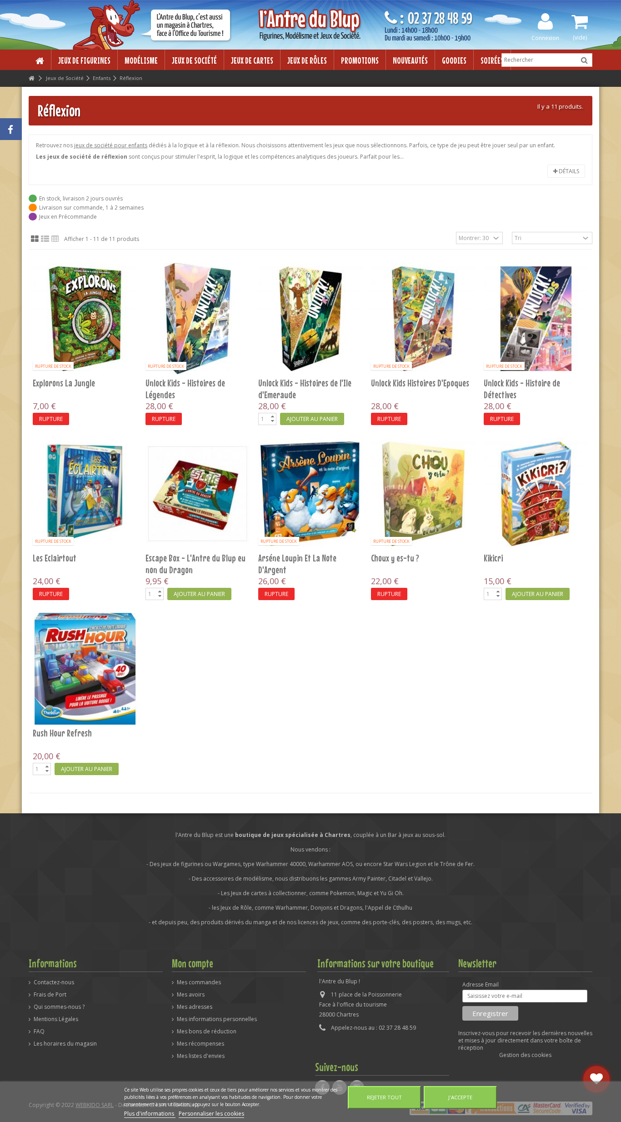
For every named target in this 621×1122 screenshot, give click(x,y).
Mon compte (192, 963)
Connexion (545, 37)
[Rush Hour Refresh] (85, 669)
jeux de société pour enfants (110, 145)
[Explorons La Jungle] (85, 319)
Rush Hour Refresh (62, 733)
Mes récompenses (200, 1043)
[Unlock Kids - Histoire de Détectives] (536, 319)
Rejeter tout (384, 1097)
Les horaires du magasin (65, 1043)
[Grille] (35, 239)
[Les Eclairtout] (85, 494)
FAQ (39, 1031)
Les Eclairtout (54, 558)
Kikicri (493, 558)
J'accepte (460, 1097)
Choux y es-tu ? (395, 558)
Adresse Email (480, 984)
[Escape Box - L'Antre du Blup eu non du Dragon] (197, 494)
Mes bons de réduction (206, 1031)
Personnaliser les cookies (211, 1113)
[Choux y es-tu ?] (423, 494)
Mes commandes (199, 982)
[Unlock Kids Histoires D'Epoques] (423, 319)
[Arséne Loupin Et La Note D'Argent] (310, 494)
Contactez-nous (54, 982)
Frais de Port (50, 994)
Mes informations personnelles (217, 1019)
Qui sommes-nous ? (59, 1007)
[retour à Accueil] (31, 78)
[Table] (55, 239)
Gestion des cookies (525, 1055)
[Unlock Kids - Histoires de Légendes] (197, 319)
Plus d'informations (149, 1113)
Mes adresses (194, 1007)
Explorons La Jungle (64, 383)
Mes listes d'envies (201, 1056)
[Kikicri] (536, 494)
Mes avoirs (191, 994)
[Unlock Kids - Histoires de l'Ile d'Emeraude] (310, 319)
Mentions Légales (56, 1019)
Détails (568, 171)
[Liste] (45, 239)
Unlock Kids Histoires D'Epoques (420, 383)
